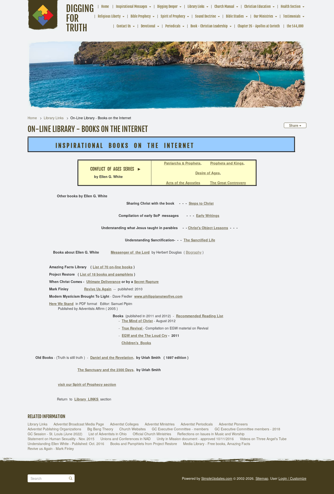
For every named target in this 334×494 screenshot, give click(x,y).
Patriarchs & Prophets (182, 163)
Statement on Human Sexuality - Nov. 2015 (61, 438)
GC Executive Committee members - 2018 (247, 428)
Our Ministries (263, 16)
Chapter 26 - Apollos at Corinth (259, 26)
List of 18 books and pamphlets (106, 274)
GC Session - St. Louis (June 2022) (55, 433)
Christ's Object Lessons (208, 227)
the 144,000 (295, 26)
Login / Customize (292, 478)
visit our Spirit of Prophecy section (87, 384)
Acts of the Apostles (183, 182)
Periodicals (172, 26)
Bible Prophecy (141, 16)
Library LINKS (86, 399)
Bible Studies (235, 16)
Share (294, 125)
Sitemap (262, 478)
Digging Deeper (167, 6)
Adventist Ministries (160, 424)
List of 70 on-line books (113, 266)
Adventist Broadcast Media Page (79, 424)
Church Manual (224, 6)
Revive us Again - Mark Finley (51, 448)
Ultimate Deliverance (103, 281)
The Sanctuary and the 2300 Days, (106, 369)
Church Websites (132, 428)
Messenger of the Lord (130, 252)
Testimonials (292, 16)
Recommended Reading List (199, 315)
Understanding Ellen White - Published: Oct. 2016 (66, 443)
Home (105, 6)
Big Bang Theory (100, 428)
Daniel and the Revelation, (112, 357)
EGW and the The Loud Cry (144, 335)
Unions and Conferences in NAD (125, 438)
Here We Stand (61, 303)
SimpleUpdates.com (216, 478)
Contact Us (124, 26)
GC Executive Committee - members (180, 428)
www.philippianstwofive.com (158, 296)
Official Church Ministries (152, 433)
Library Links (196, 6)
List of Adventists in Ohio (108, 433)
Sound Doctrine (205, 16)
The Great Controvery (228, 182)
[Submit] (71, 478)
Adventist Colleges (124, 424)
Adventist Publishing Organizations (54, 428)
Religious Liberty (109, 16)
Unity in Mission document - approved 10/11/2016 (195, 438)
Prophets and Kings (227, 163)
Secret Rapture (146, 281)
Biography (193, 252)
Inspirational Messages (131, 6)
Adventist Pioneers (233, 424)
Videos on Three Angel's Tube (263, 438)
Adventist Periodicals (197, 424)
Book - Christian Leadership (209, 26)
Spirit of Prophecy (173, 16)
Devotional (148, 26)
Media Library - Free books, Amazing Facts (216, 443)
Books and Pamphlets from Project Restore (143, 443)
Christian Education (257, 6)
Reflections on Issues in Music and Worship (211, 433)
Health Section (291, 6)
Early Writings (207, 215)
